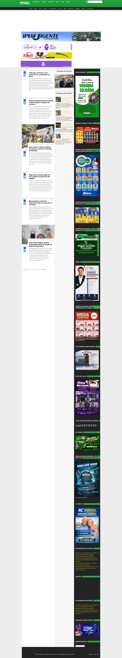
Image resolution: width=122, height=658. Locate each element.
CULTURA (60, 8)
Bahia (57, 1)
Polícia (30, 8)
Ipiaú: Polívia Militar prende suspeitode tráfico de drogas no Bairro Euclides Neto (40, 244)
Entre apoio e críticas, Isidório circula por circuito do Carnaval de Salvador (40, 149)
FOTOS (40, 8)
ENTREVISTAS (71, 8)
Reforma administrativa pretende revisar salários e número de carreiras (41, 102)
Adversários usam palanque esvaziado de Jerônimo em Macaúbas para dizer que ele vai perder (67, 113)
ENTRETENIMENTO (52, 8)
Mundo (68, 1)
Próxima (43, 269)
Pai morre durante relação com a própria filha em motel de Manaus (68, 124)
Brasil (62, 1)
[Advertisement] (61, 21)
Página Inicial (36, 1)
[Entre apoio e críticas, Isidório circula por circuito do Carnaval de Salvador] (38, 136)
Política (44, 1)
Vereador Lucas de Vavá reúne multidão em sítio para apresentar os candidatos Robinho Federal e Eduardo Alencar (68, 100)
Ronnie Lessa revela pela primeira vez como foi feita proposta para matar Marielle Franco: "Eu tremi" (68, 136)
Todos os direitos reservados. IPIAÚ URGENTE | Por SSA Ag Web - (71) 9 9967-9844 (54, 654)
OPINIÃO (83, 8)
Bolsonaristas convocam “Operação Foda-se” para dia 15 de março (40, 203)
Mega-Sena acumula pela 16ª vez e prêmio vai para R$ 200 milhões (39, 176)
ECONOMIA (77, 8)
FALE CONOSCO (90, 8)
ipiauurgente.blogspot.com (35, 70)
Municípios (51, 1)
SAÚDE (65, 8)
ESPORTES (45, 8)
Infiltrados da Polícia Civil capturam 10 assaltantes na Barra (39, 74)
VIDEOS (35, 8)
